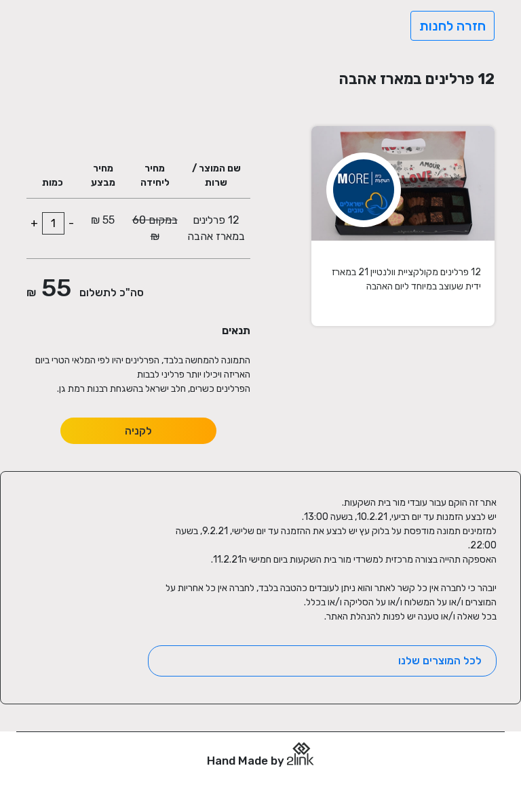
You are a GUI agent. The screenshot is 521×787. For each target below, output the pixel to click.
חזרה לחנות (452, 26)
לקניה (138, 430)
